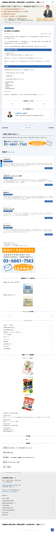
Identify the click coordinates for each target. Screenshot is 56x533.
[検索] (52, 315)
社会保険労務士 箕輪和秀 (21, 113)
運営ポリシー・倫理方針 (8, 325)
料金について (6, 336)
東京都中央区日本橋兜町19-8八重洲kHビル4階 (11, 485)
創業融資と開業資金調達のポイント (9, 503)
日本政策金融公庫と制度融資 (8, 500)
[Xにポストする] (12, 104)
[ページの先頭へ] (52, 529)
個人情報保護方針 (7, 348)
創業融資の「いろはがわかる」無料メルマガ (12, 332)
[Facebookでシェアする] (28, 104)
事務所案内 (6, 341)
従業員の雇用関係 (5, 505)
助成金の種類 (4, 514)
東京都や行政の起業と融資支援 (8, 510)
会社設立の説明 (5, 512)
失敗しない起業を (5, 498)
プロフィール (6, 339)
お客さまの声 (6, 346)
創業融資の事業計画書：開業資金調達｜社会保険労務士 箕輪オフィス (23, 2)
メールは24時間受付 (14, 491)
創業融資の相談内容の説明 (9, 327)
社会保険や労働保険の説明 (9, 28)
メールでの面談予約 (7, 334)
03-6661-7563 (6, 491)
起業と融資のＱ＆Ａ (7, 343)
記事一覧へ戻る (28, 127)
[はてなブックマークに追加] (44, 104)
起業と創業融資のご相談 (8, 329)
